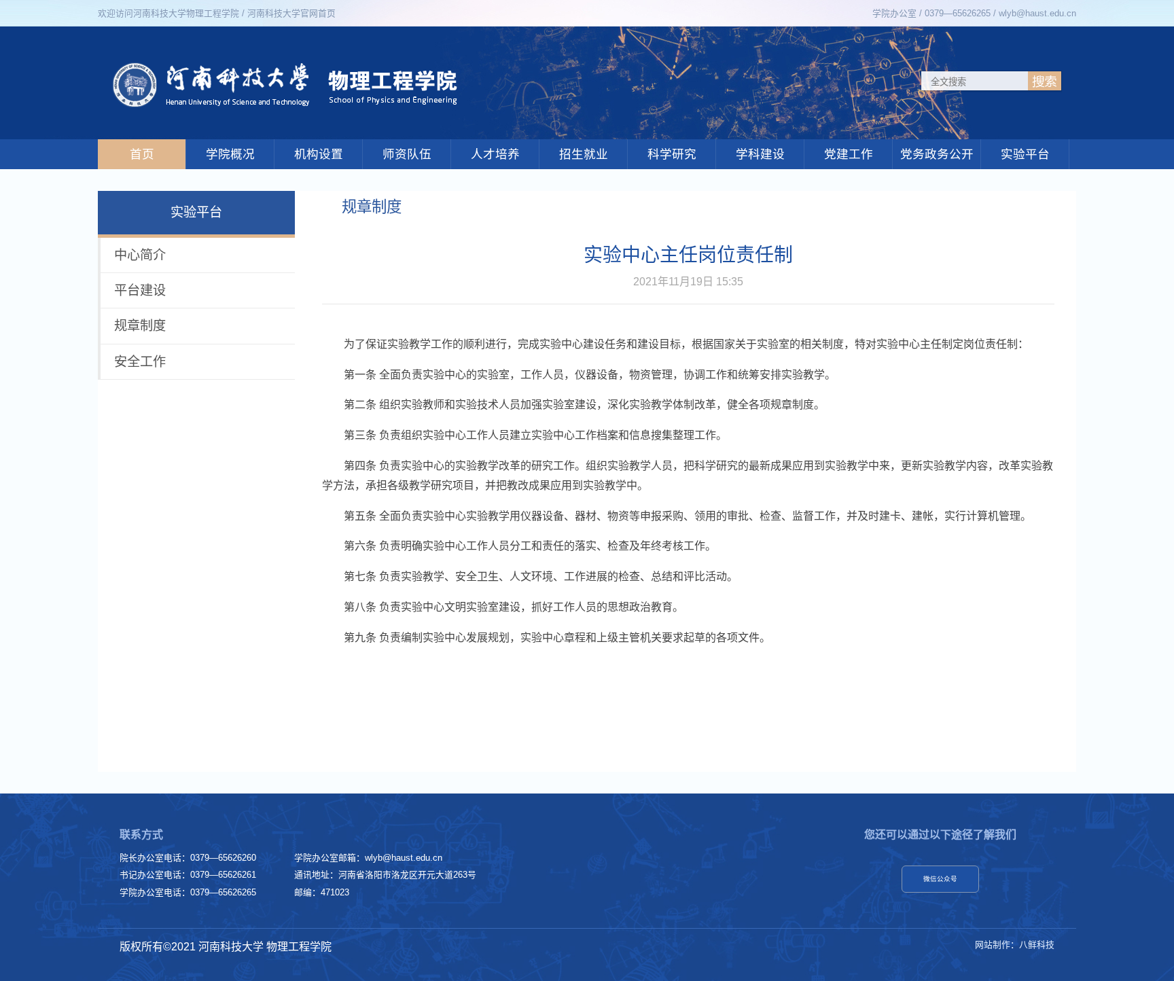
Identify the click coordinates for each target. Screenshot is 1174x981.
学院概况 (230, 154)
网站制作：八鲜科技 (1014, 945)
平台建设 (140, 290)
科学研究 (671, 154)
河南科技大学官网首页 (291, 13)
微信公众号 (940, 878)
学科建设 (760, 154)
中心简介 (140, 255)
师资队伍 (407, 154)
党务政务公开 (937, 154)
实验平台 (1025, 154)
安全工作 (140, 362)
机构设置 (318, 154)
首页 (142, 154)
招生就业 (583, 154)
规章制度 (140, 326)
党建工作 (848, 154)
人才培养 (495, 154)
